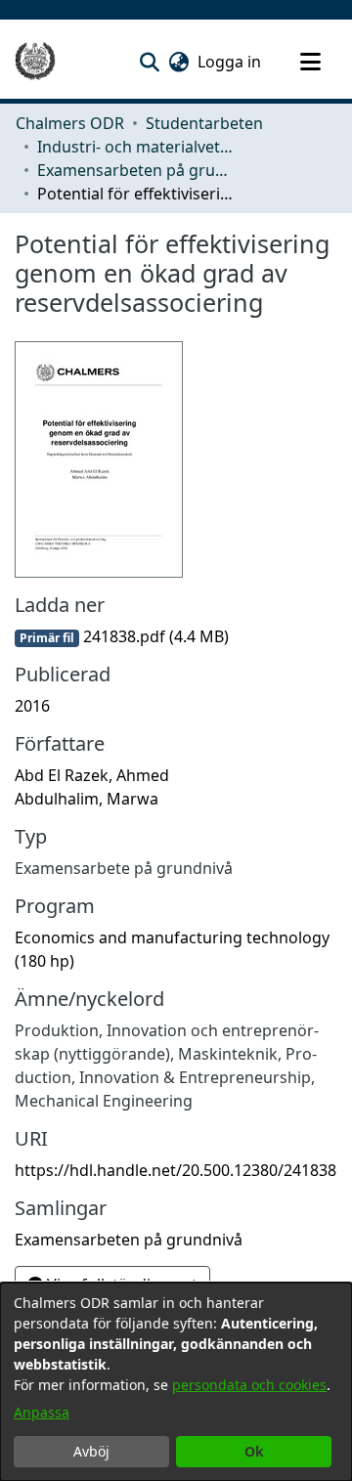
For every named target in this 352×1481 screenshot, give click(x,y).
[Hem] (35, 61)
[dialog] (176, 1382)
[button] (149, 61)
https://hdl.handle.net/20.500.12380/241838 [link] (175, 1170)
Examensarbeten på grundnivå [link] (135, 170)
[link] (122, 636)
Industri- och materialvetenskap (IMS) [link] (135, 146)
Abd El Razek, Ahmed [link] (92, 775)
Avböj (91, 1451)
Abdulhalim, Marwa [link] (86, 798)
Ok (254, 1451)
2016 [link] (32, 706)
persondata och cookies (249, 1384)
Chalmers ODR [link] (70, 123)
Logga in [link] (230, 61)
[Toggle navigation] (310, 61)
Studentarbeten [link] (204, 123)
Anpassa (41, 1412)
